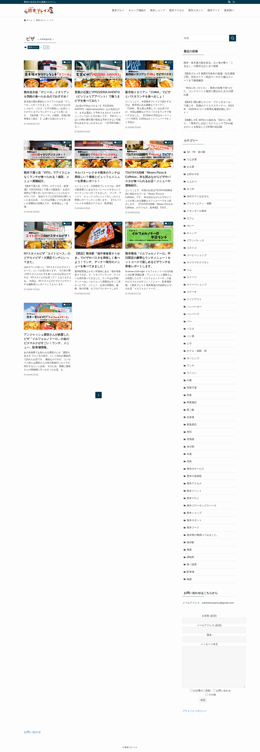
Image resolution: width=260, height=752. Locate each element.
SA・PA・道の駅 (196, 152)
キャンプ (192, 233)
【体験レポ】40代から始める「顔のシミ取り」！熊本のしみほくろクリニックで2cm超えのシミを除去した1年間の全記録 (208, 123)
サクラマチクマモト (198, 262)
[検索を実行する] (232, 38)
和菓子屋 (192, 387)
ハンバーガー (194, 306)
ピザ (189, 343)
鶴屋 (189, 579)
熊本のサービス (195, 468)
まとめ (190, 188)
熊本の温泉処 (194, 476)
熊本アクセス (194, 483)
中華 (189, 380)
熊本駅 (190, 542)
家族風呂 (192, 424)
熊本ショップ (194, 512)
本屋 (189, 454)
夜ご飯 (190, 409)
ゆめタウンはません (198, 196)
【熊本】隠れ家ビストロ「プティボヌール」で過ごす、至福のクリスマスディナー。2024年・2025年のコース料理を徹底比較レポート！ (209, 107)
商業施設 (192, 402)
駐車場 (190, 571)
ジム (189, 269)
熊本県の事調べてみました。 (203, 535)
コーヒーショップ (197, 255)
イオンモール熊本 (197, 210)
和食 (189, 395)
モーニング (193, 358)
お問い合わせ (32, 732)
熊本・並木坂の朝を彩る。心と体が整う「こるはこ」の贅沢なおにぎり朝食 (208, 64)
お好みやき (193, 174)
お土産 (190, 166)
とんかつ (192, 181)
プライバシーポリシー (194, 711)
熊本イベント (194, 490)
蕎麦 (189, 549)
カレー (190, 225)
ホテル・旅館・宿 (197, 350)
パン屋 (190, 336)
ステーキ (192, 291)
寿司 (189, 431)
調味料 (190, 557)
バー (189, 321)
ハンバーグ (193, 314)
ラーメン (192, 372)
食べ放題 (192, 564)
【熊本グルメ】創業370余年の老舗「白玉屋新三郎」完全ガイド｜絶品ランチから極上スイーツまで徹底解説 (209, 77)
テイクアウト (194, 299)
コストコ (192, 247)
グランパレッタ (195, 240)
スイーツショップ (197, 284)
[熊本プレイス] (38, 10)
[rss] (229, 2)
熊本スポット (194, 520)
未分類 (190, 446)
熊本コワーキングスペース (201, 505)
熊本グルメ (33, 47)
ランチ (190, 365)
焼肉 (189, 461)
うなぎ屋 (192, 159)
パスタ (190, 328)
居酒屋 (190, 439)
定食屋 (190, 417)
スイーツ (192, 277)
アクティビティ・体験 (199, 203)
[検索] (234, 2)
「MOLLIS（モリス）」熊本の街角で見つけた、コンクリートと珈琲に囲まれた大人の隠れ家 (208, 91)
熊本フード (193, 527)
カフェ (190, 218)
